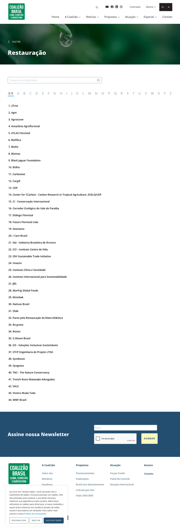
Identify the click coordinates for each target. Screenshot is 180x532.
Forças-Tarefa (117, 473)
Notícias (91, 17)
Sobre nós (47, 473)
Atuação (130, 17)
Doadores (47, 484)
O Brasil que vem (85, 490)
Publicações (82, 478)
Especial (149, 17)
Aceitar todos (53, 520)
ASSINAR (149, 438)
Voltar (16, 41)
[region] (37, 506)
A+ (163, 7)
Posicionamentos (85, 473)
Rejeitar (36, 520)
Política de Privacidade (35, 513)
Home (55, 17)
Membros (47, 478)
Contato (167, 17)
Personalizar (19, 520)
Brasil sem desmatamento (90, 484)
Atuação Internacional (122, 484)
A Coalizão (71, 17)
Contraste (135, 6)
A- (169, 7)
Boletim (148, 465)
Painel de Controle (120, 478)
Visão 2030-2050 (84, 495)
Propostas (111, 17)
